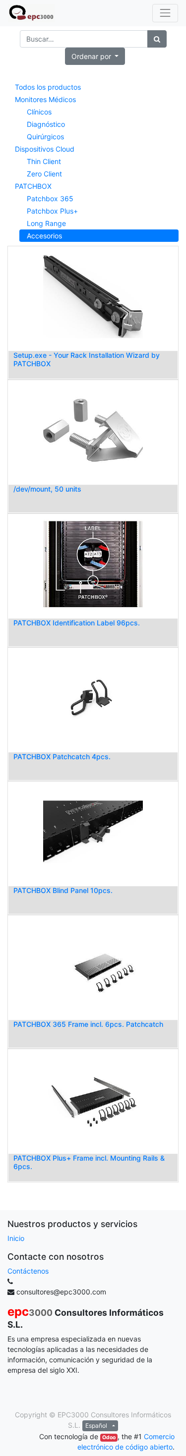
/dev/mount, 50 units (47, 489)
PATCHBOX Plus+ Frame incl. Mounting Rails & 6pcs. (89, 1162)
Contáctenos (28, 1271)
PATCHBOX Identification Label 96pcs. (76, 622)
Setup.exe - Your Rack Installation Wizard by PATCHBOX (86, 359)
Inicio (15, 1238)
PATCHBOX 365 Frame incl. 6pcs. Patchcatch (88, 1024)
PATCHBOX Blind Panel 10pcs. (63, 890)
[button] (95, 56)
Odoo (109, 1437)
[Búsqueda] (157, 39)
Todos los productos (48, 87)
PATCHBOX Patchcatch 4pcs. (62, 756)
